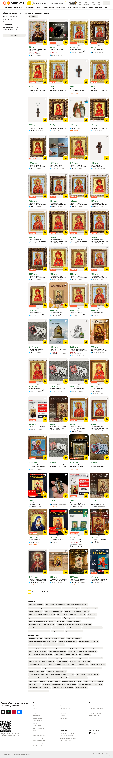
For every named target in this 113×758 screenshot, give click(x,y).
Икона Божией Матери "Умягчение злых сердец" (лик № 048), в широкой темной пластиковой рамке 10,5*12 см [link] (58, 127)
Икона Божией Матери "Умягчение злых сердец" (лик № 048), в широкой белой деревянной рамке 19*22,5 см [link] (78, 313)
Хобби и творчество (38, 728)
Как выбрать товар (65, 705)
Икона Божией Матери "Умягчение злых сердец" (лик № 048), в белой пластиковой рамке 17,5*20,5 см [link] (37, 389)
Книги (34, 733)
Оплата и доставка (65, 708)
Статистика (7, 754)
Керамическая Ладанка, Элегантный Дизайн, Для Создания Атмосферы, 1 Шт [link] (57, 165)
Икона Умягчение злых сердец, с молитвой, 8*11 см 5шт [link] (58, 540)
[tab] (8, 8)
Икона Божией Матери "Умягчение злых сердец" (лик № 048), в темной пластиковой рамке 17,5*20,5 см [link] (78, 277)
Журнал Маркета (64, 718)
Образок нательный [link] (75, 127)
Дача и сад (36, 730)
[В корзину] (45, 42)
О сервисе (63, 713)
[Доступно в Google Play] (8, 713)
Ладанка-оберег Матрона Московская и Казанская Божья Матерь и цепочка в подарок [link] (58, 50)
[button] (33, 16)
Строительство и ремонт (39, 743)
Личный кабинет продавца (67, 733)
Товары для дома (37, 720)
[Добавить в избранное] (45, 21)
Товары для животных (39, 740)
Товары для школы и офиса (40, 735)
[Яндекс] (109, 755)
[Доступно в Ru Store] (19, 713)
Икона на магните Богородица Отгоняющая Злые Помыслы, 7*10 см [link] (99, 580)
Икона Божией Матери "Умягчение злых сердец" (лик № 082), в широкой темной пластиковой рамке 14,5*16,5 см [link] (37, 277)
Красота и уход (37, 725)
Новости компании (94, 705)
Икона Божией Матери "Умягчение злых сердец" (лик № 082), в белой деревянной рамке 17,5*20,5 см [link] (37, 240)
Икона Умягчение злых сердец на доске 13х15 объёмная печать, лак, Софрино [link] (38, 580)
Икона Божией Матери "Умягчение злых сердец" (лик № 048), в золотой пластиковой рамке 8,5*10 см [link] (37, 89)
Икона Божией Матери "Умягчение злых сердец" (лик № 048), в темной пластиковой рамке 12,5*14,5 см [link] (37, 313)
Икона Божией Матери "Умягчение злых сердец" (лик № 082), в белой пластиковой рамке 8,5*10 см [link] (78, 204)
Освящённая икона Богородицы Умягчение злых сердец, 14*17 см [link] (58, 580)
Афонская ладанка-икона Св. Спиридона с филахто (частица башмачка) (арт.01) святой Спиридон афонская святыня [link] (78, 389)
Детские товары (37, 745)
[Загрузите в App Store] (3, 713)
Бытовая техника (37, 710)
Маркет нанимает (94, 715)
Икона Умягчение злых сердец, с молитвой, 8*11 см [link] (37, 503)
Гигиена (35, 713)
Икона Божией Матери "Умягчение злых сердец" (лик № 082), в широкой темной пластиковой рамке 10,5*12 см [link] (99, 50)
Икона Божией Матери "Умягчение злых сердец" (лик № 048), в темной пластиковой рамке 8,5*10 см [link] (37, 165)
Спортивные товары (38, 738)
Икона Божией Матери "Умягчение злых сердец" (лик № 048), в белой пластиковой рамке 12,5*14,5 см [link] (58, 277)
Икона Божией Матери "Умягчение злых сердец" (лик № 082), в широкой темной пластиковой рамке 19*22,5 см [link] (99, 240)
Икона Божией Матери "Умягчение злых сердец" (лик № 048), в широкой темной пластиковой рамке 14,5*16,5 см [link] (99, 127)
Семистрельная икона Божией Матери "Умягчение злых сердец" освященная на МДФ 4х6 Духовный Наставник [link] (58, 427)
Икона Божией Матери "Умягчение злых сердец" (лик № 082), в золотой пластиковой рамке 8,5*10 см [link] (78, 50)
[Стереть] (64, 3)
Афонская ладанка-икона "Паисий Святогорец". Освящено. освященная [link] (36, 349)
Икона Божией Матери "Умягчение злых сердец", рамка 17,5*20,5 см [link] (77, 427)
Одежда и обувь (37, 718)
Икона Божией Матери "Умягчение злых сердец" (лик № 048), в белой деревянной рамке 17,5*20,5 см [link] (78, 240)
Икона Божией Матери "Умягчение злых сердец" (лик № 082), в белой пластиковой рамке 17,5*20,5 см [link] (99, 313)
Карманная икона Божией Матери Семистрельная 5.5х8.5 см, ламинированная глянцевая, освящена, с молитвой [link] (99, 349)
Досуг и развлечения (38, 705)
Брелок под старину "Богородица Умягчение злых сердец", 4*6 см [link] (78, 503)
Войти (106, 3)
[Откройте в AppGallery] (14, 713)
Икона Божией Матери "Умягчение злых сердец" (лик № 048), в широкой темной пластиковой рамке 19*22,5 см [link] (58, 240)
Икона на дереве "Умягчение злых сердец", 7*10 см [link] (98, 540)
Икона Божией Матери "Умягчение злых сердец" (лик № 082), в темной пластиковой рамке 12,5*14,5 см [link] (99, 277)
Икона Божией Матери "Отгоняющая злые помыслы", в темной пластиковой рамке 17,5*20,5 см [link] (37, 465)
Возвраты (62, 715)
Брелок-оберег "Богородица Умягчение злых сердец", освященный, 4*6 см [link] (37, 427)
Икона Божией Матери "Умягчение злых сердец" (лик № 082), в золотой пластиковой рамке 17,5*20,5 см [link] (99, 89)
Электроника (36, 715)
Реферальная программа (96, 708)
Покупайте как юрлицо (66, 710)
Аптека (35, 723)
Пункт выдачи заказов (95, 713)
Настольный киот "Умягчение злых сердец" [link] (58, 349)
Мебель (35, 708)
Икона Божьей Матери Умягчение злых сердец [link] (76, 465)
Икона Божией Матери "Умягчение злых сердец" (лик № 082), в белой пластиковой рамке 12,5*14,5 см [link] (37, 204)
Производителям (94, 710)
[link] (36, 604)
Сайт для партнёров (65, 740)
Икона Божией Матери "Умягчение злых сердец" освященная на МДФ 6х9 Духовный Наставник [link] (57, 313)
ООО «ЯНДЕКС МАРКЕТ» (104, 753)
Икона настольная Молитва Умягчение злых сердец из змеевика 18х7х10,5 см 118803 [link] (78, 540)
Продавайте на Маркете (66, 735)
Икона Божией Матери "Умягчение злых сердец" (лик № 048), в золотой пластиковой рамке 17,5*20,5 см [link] (78, 165)
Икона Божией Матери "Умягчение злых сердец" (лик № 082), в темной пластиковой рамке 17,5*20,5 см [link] (99, 427)
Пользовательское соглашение (21, 754)
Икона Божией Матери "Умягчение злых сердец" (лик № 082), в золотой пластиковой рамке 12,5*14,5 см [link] (58, 89)
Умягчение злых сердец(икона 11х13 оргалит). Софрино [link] (37, 49)
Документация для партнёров (68, 738)
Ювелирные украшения (39, 748)
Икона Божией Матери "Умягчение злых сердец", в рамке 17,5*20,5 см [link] (98, 389)
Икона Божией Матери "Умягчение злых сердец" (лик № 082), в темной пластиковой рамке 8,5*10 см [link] (58, 204)
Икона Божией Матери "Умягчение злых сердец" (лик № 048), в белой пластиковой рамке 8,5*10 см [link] (99, 204)
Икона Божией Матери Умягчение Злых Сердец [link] (35, 540)
